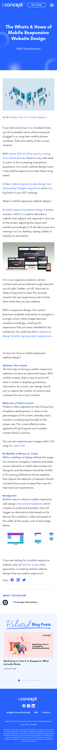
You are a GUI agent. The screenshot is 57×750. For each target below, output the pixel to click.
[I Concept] (14, 4)
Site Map (33, 725)
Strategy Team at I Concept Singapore (27, 117)
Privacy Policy (24, 725)
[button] (52, 5)
